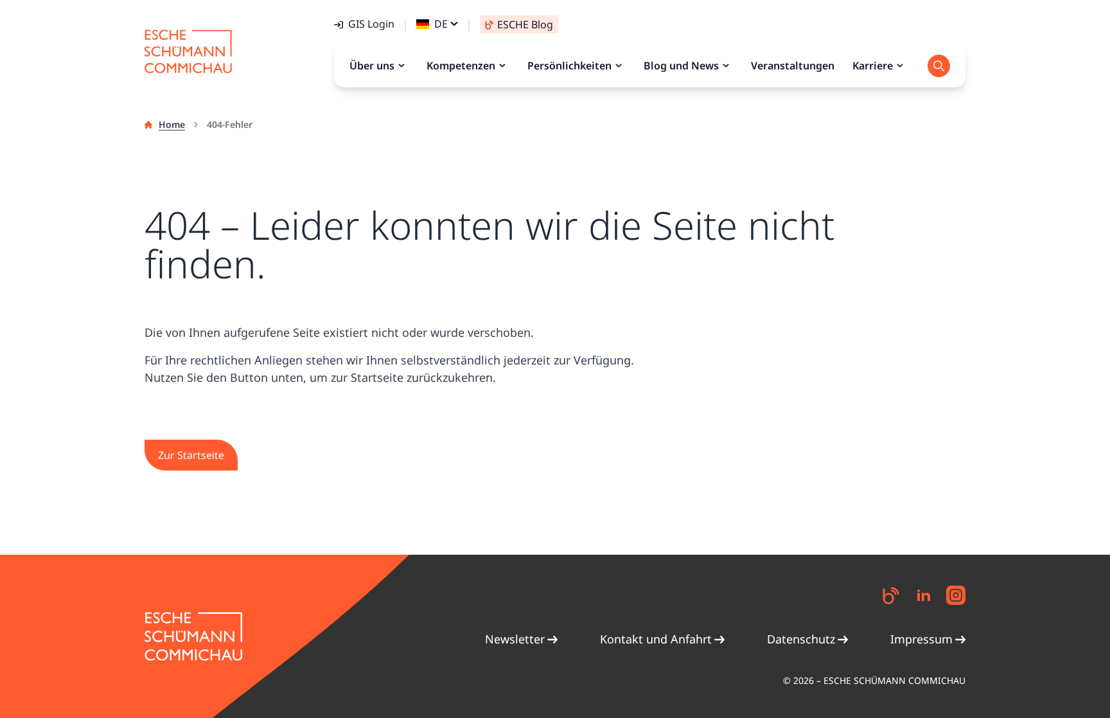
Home (172, 124)
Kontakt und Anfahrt (656, 639)
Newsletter (515, 639)
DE (441, 24)
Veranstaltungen (792, 65)
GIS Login (371, 24)
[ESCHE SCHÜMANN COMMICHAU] (188, 51)
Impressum (921, 639)
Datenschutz (801, 639)
